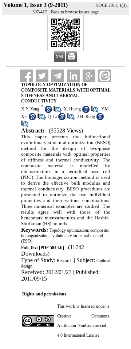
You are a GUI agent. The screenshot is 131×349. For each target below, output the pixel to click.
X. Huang (72, 109)
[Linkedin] (73, 76)
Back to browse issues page (75, 11)
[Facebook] (26, 76)
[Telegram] (57, 76)
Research (64, 260)
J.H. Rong (86, 116)
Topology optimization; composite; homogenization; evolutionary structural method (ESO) (65, 236)
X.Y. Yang (30, 109)
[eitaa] (104, 76)
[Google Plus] (89, 76)
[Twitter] (42, 76)
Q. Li (52, 116)
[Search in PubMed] (57, 111)
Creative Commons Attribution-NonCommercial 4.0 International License (83, 326)
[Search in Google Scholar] (48, 111)
